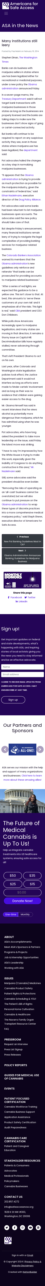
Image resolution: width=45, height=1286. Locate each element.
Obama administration (15, 263)
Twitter (31, 597)
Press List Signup (13, 1049)
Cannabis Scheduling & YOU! (20, 998)
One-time (10, 914)
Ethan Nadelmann (12, 195)
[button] (5, 749)
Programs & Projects (15, 952)
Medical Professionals (16, 1176)
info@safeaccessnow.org (18, 1207)
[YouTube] (30, 1227)
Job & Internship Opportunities (21, 957)
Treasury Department (14, 99)
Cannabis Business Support (19, 1112)
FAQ (6, 1029)
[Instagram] (22, 1227)
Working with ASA (14, 968)
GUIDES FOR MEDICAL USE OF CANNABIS (21, 1076)
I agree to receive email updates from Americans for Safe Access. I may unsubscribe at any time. (21, 686)
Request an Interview (16, 1044)
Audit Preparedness (15, 1127)
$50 (13, 875)
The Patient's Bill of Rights (18, 1004)
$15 (32, 884)
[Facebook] (14, 1227)
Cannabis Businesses (16, 1186)
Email (30, 1255)
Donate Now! (22, 901)
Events (9, 1088)
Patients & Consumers (16, 1165)
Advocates (10, 1170)
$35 (32, 875)
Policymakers (11, 1181)
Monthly (25, 914)
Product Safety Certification (20, 1122)
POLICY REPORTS (15, 1065)
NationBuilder (30, 1271)
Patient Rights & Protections (20, 993)
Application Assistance (17, 1117)
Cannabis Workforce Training (20, 1106)
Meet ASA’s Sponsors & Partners (22, 947)
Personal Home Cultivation (19, 1009)
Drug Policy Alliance (30, 199)
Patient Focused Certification (16, 1100)
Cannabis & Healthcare (17, 1014)
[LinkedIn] (38, 1227)
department (31, 150)
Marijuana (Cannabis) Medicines (22, 983)
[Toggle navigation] (6, 13)
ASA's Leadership (13, 962)
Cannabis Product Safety (18, 988)
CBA (17, 310)
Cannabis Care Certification (15, 1139)
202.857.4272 (11, 1201)
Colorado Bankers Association (23, 255)
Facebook (16, 597)
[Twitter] (6, 1227)
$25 (13, 884)
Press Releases (12, 1054)
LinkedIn (22, 601)
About (9, 937)
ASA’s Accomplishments (18, 941)
